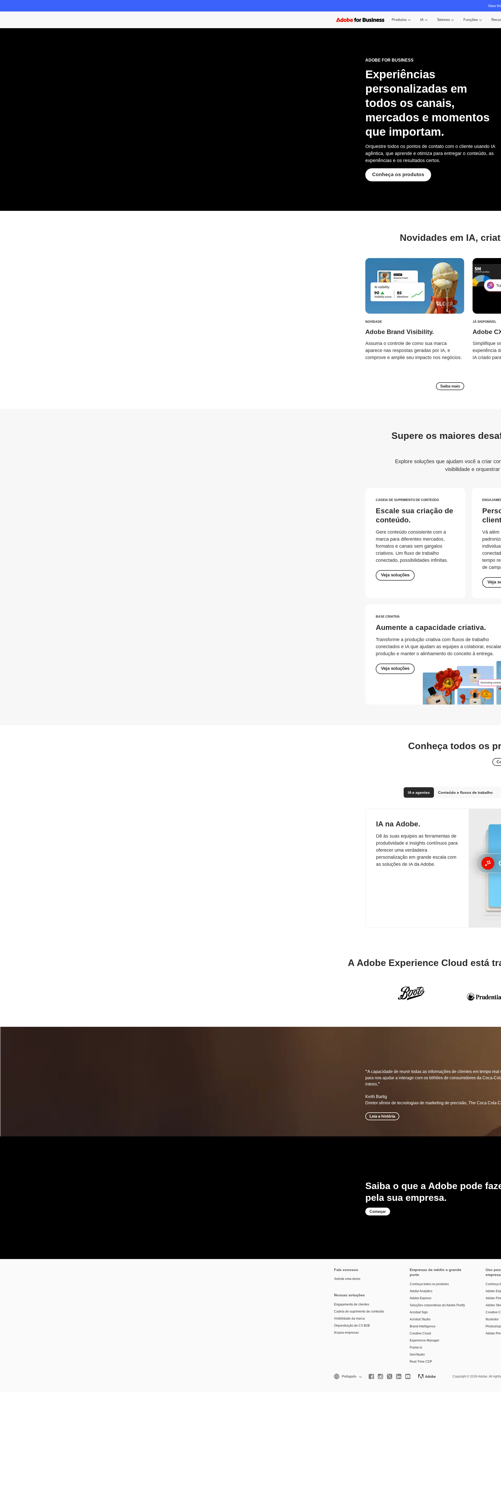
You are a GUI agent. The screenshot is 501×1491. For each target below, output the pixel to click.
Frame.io (416, 1347)
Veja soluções (395, 574)
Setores (443, 19)
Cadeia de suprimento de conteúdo (359, 1311)
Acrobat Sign (419, 1312)
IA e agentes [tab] (419, 792)
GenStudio (417, 1354)
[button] (347, 1376)
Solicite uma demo (347, 1279)
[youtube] (407, 1376)
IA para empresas (346, 1332)
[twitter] (389, 1376)
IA (422, 19)
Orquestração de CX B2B (352, 1325)
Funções (470, 19)
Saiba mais (450, 386)
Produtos (399, 19)
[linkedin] (398, 1376)
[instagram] (380, 1376)
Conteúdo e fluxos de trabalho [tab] (465, 792)
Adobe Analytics (421, 1291)
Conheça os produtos (398, 174)
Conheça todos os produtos (429, 1284)
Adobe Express (420, 1298)
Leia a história (382, 1116)
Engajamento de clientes (351, 1304)
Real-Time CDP (421, 1361)
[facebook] (371, 1376)
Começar (377, 1211)
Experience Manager (424, 1340)
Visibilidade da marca (349, 1318)
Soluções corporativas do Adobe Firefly (437, 1305)
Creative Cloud (420, 1333)
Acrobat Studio (420, 1319)
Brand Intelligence (423, 1326)
